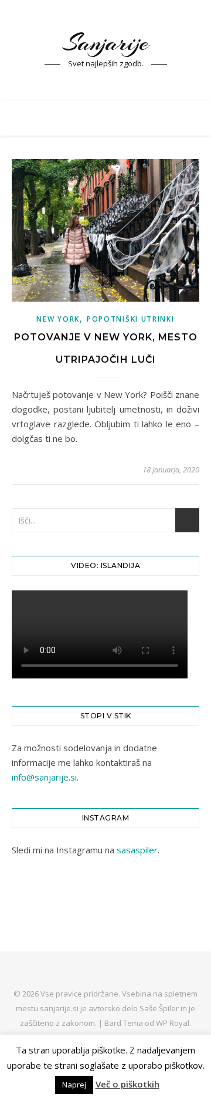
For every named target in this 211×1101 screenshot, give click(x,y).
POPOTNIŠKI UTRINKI (131, 319)
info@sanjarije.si (44, 777)
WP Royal (172, 1023)
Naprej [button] (74, 1084)
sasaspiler (137, 850)
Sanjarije (105, 42)
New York (58, 319)
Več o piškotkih (127, 1084)
